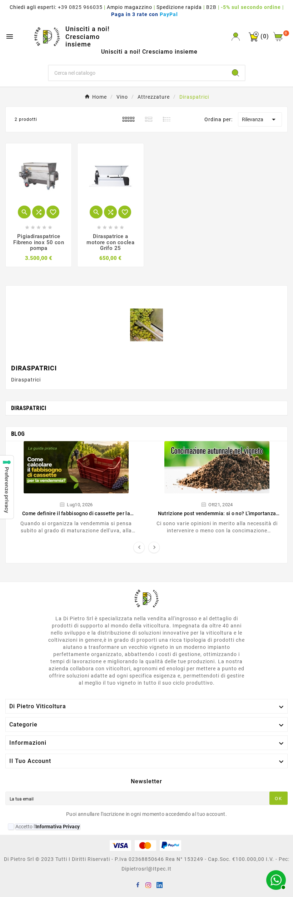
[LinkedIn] (159, 884)
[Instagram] (148, 884)
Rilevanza (260, 119)
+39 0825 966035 (80, 7)
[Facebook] (137, 884)
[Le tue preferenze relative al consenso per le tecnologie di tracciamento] (7, 487)
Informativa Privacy (57, 826)
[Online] (275, 879)
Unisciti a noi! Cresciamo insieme (87, 36)
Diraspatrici (28, 408)
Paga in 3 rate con (146, 14)
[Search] (235, 73)
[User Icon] (236, 37)
